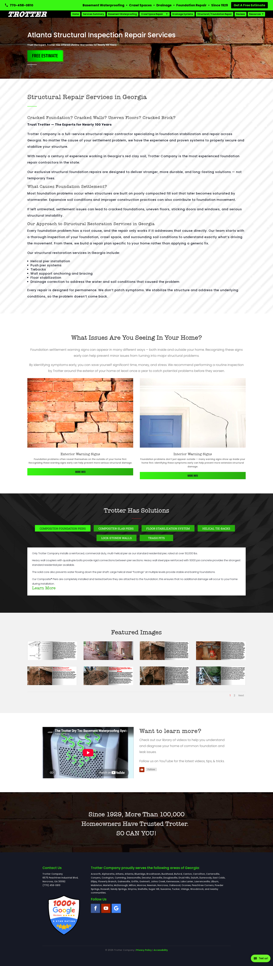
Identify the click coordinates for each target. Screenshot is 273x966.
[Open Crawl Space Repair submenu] (167, 14)
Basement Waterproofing (103, 5)
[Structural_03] (164, 659)
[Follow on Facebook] (95, 908)
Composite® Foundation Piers (63, 528)
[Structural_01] (52, 659)
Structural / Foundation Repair (214, 14)
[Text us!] (260, 959)
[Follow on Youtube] (141, 769)
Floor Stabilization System (168, 528)
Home (75, 14)
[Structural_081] (164, 684)
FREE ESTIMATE (45, 55)
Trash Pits (156, 538)
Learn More (44, 588)
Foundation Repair (191, 5)
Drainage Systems (182, 14)
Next (241, 695)
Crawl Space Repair (152, 14)
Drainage (164, 5)
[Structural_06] (52, 684)
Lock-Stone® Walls (116, 538)
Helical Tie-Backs (216, 528)
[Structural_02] (108, 659)
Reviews (240, 14)
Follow (151, 769)
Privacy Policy (144, 950)
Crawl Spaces (140, 5)
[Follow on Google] (116, 908)
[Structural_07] (108, 684)
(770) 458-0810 (51, 885)
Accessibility (161, 950)
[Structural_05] (221, 659)
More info (80, 471)
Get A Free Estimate (249, 5)
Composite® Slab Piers (116, 528)
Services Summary (93, 14)
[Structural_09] (221, 684)
